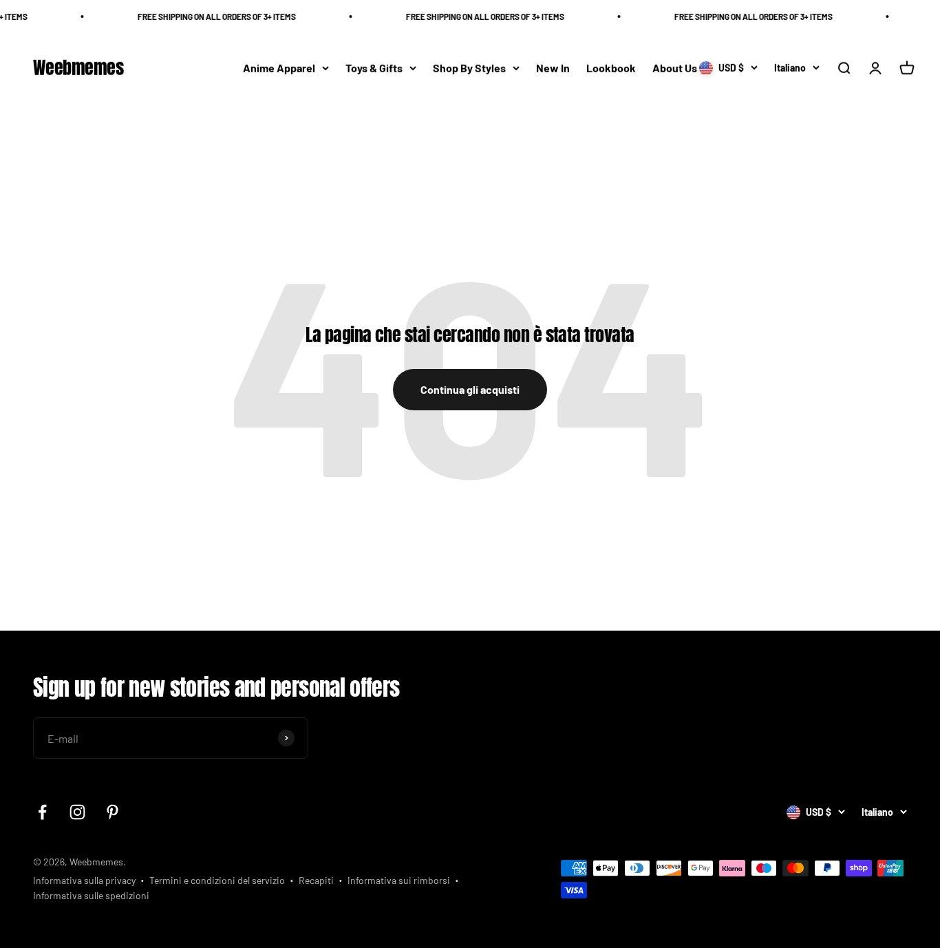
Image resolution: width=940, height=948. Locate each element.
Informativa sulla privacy (84, 880)
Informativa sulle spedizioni (91, 895)
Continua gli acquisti (470, 389)
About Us (674, 67)
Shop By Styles (469, 67)
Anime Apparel (279, 67)
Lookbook (611, 67)
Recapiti (316, 880)
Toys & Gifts (374, 67)
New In (553, 67)
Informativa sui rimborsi (399, 880)
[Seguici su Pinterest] (112, 812)
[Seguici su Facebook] (42, 812)
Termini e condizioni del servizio (217, 880)
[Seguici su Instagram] (77, 812)
